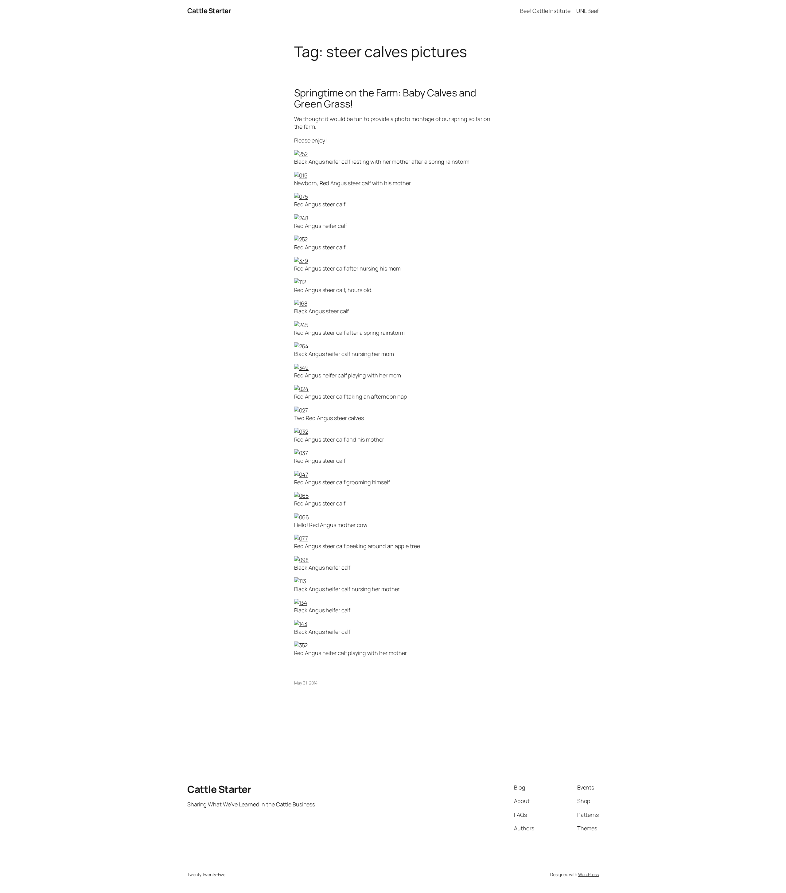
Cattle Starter (209, 10)
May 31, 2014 (306, 683)
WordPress (588, 874)
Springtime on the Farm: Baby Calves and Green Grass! (385, 98)
